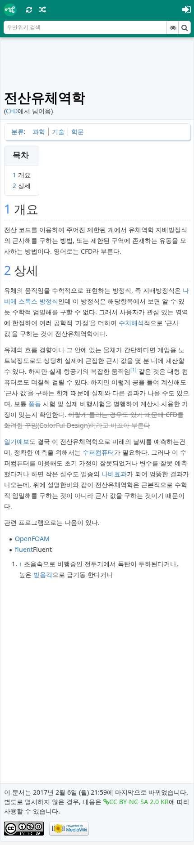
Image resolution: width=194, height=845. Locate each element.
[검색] (184, 27)
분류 (17, 131)
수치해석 (131, 322)
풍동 (34, 403)
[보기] (172, 27)
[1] (133, 370)
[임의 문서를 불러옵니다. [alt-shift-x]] (43, 9)
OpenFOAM (32, 538)
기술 (58, 131)
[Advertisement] (97, 64)
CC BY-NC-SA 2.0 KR (139, 801)
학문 (77, 131)
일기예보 (16, 441)
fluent (24, 549)
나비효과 (114, 473)
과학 (38, 131)
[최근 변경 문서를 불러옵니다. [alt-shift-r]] (29, 9)
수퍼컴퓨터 (98, 452)
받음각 (42, 574)
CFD (12, 111)
